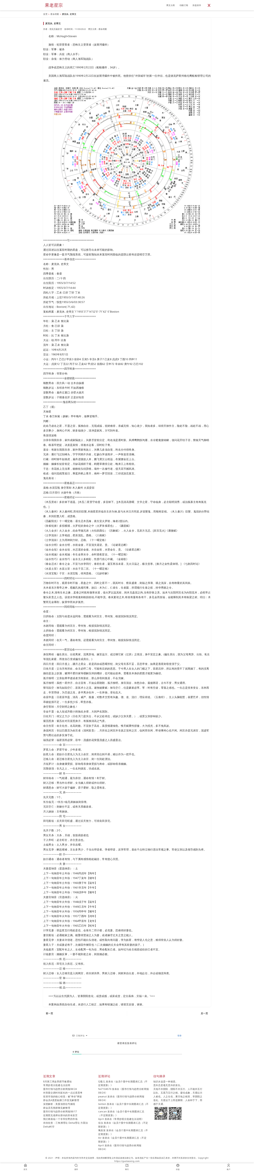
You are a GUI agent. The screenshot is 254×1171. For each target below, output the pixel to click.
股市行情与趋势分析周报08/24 (60, 1089)
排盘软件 (197, 5)
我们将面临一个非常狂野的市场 (60, 1119)
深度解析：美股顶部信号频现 (59, 1104)
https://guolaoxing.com (126, 1161)
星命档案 (54, 14)
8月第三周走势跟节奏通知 (57, 1081)
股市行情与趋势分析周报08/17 (60, 1111)
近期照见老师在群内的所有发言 (60, 1115)
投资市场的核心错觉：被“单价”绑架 (62, 1096)
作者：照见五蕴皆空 (52, 29)
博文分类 (170, 5)
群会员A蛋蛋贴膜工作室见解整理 (61, 1100)
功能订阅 (183, 5)
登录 (179, 1035)
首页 (45, 14)
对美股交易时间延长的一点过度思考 (62, 1092)
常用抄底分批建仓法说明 (56, 1085)
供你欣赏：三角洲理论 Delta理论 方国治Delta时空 (65, 1124)
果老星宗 (54, 5)
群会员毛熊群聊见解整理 (56, 1107)
